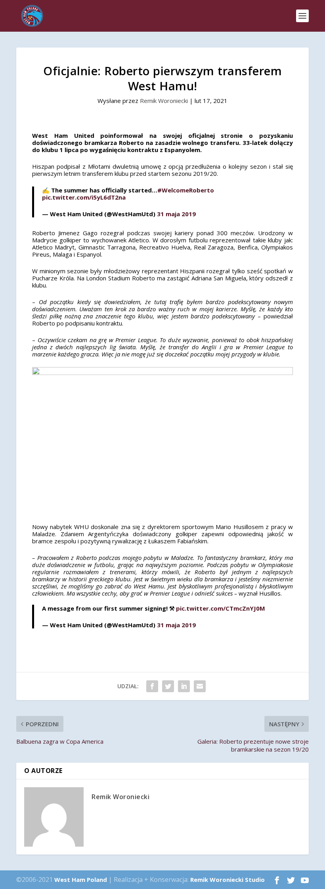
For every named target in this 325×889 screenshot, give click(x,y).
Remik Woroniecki (164, 101)
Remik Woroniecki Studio (227, 879)
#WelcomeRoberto (185, 190)
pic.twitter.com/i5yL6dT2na (84, 197)
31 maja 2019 (176, 214)
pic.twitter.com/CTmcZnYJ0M (220, 608)
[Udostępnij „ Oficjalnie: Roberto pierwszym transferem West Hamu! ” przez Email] (200, 686)
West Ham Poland (80, 879)
